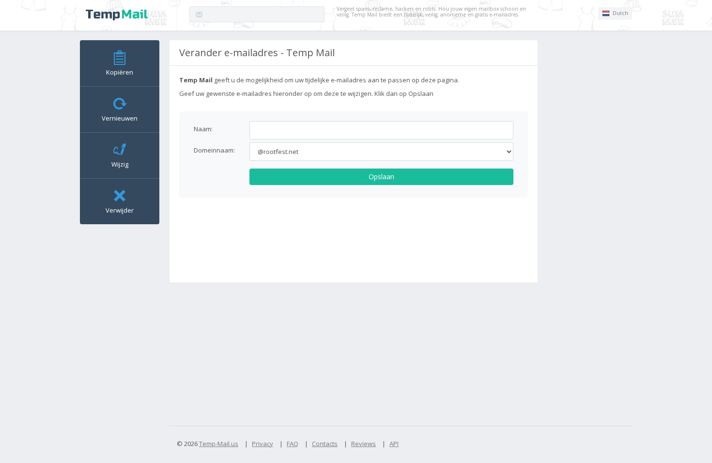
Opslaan (381, 176)
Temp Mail (117, 15)
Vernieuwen (120, 118)
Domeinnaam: (214, 150)
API (394, 443)
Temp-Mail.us (218, 443)
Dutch (619, 12)
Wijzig (119, 164)
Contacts (325, 443)
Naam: (203, 128)
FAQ (292, 443)
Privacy (262, 443)
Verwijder (120, 210)
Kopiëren (119, 72)
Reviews (363, 443)
